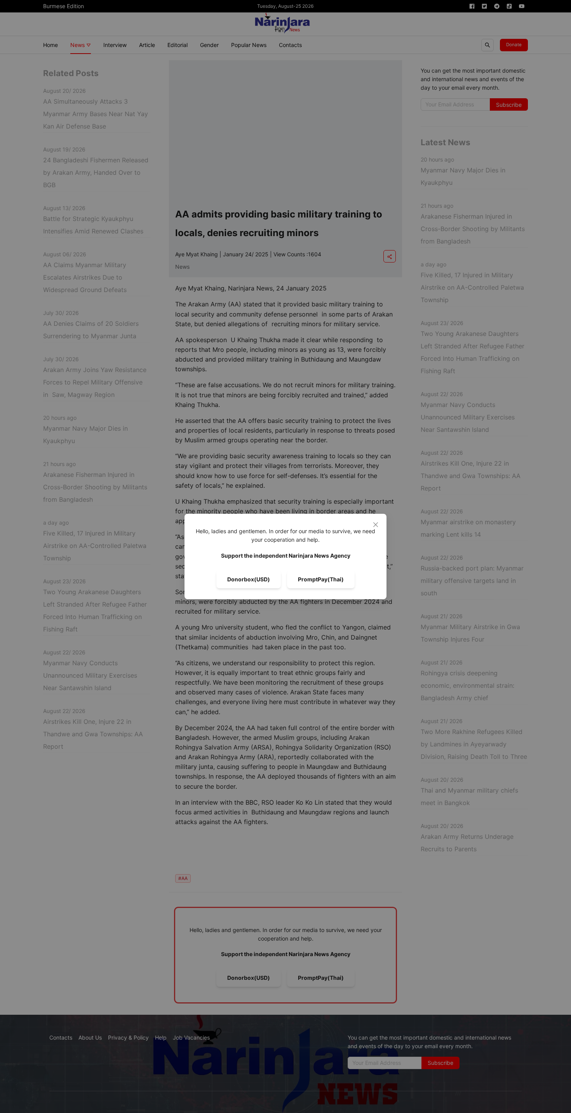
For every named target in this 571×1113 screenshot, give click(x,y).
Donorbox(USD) (248, 579)
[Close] (375, 524)
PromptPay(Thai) (321, 579)
